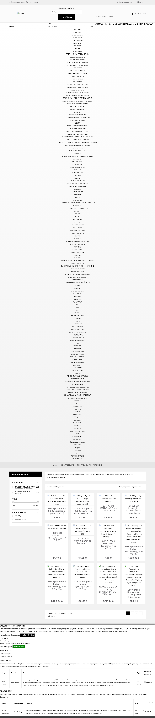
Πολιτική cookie (6, 656)
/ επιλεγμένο (6, 647)
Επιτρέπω (149, 682)
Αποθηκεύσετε (19, 647)
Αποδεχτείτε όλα (27, 635)
